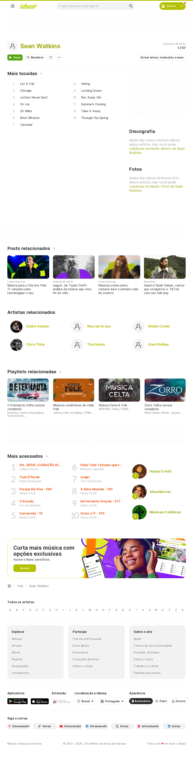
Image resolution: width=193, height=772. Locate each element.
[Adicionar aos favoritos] (51, 57)
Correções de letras (86, 659)
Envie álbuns (81, 645)
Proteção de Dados (146, 652)
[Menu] (12, 6)
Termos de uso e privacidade (153, 645)
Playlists (17, 659)
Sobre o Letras (143, 659)
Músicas (17, 638)
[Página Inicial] (9, 586)
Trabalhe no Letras (146, 666)
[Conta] (182, 6)
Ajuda (137, 638)
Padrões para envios (147, 672)
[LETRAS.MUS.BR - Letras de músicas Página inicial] (28, 6)
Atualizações (20, 666)
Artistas (17, 645)
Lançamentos (20, 672)
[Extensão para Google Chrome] (62, 701)
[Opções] (59, 57)
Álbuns (16, 652)
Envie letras (80, 652)
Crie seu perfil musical (87, 638)
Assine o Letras (83, 666)
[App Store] (40, 701)
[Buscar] (131, 6)
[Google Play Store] (17, 701)
